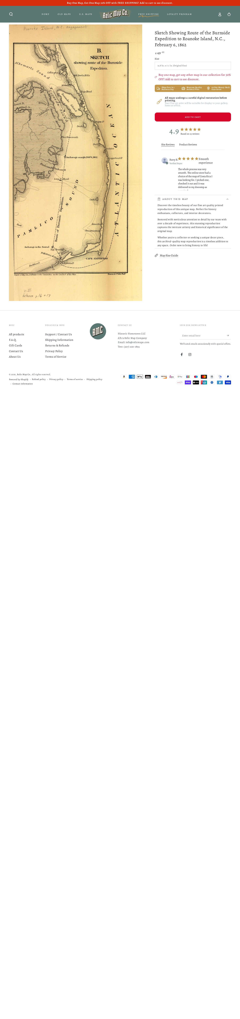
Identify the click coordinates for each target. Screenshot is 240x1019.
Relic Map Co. (24, 374)
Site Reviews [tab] (168, 144)
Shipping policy (94, 379)
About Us (15, 357)
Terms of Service (55, 357)
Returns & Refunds (57, 345)
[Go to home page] (115, 14)
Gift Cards (15, 345)
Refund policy (39, 379)
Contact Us (16, 351)
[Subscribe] (229, 335)
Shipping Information (59, 340)
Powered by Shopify (18, 379)
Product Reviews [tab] (188, 144)
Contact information (23, 383)
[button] (11, 14)
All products (16, 334)
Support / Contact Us (58, 334)
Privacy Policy (54, 351)
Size (157, 58)
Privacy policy (56, 379)
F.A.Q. (12, 340)
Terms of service (75, 379)
